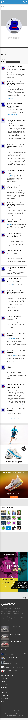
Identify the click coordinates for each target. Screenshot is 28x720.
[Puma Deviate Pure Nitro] (5, 639)
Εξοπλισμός (4, 687)
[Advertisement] (11, 542)
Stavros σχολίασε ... (8, 670)
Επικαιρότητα (5, 690)
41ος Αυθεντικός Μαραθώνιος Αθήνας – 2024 (16, 386)
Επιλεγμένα (4, 693)
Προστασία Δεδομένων (11, 715)
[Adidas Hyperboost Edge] (5, 646)
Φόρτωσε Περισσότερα (14, 418)
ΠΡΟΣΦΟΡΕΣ (10, 318)
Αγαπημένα (3, 54)
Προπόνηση (4, 695)
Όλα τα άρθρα (8, 713)
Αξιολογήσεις (5, 678)
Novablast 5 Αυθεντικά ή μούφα (14, 252)
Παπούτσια (16, 84)
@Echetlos (10, 284)
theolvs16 (11, 66)
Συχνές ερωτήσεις (18, 713)
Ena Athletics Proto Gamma (16, 626)
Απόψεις (3, 681)
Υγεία (3, 701)
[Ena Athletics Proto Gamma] (5, 631)
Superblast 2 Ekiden (12, 114)
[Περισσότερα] (14, 140)
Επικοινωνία (21, 715)
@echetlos (10, 98)
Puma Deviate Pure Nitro (15, 634)
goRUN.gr (13, 710)
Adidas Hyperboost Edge (15, 641)
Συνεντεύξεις (5, 698)
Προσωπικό (3, 49)
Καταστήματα (10, 319)
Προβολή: (3, 61)
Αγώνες (17, 147)
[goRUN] (2, 2)
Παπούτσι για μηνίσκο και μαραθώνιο (15, 235)
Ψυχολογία (4, 704)
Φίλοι (2, 57)
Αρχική (2, 6)
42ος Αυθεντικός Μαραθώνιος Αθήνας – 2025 (16, 146)
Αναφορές (3, 52)
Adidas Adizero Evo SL (12, 221)
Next (24, 461)
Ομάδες (3, 59)
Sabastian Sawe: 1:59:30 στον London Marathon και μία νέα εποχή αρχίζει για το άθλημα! (16, 69)
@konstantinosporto (11, 338)
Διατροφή (4, 684)
